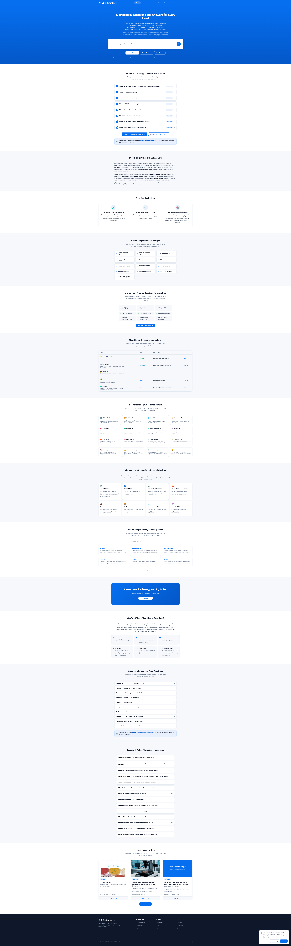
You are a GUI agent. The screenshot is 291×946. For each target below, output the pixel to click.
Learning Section (141, 922)
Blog (159, 2)
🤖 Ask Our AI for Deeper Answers (158, 134)
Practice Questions (132, 52)
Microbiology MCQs (165, 253)
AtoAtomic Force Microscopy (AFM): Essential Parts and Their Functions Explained (143, 884)
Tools (172, 2)
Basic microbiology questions (123, 253)
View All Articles (145, 904)
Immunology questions (166, 271)
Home (137, 2)
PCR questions (164, 259)
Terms (178, 928)
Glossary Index (140, 932)
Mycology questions (123, 271)
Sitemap (179, 932)
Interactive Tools (140, 925)
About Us (159, 928)
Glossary (152, 2)
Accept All (283, 941)
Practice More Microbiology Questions (133, 134)
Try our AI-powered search (146, 140)
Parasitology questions (145, 271)
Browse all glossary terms (144, 570)
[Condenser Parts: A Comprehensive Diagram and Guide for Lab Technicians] (177, 868)
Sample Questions (146, 52)
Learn (144, 2)
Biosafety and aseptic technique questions (124, 277)
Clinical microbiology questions (144, 253)
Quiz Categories (140, 928)
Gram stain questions (144, 259)
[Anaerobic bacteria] (113, 868)
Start (185, 358)
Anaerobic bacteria (106, 882)
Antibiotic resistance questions (144, 266)
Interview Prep (160, 922)
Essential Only (274, 941)
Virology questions (165, 266)
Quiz (165, 2)
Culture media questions (124, 266)
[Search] (179, 44)
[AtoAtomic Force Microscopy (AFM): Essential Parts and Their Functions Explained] (145, 868)
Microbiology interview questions (124, 259)
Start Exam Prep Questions (144, 325)
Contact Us (179, 922)
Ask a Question (160, 52)
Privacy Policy (180, 925)
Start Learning (144, 598)
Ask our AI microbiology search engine (142, 732)
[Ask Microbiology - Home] (108, 3)
